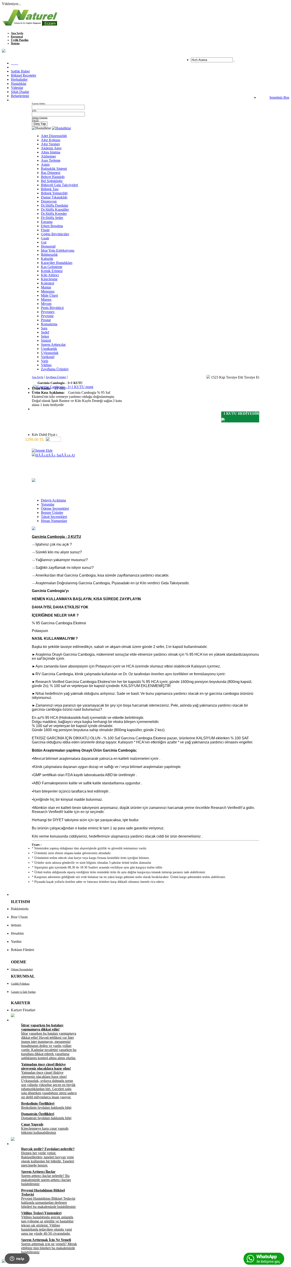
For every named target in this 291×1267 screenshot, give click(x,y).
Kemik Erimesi (52, 271)
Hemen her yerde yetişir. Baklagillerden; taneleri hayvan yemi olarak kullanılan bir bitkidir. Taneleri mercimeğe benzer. (48, 1157)
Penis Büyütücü (52, 308)
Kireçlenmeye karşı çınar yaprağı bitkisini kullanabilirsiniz (44, 1128)
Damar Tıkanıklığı (54, 197)
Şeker (45, 336)
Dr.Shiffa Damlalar (54, 205)
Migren (46, 299)
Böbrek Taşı (49, 189)
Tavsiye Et (251, 377)
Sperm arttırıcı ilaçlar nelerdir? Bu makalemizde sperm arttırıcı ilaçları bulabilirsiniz (46, 1178)
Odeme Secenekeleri (22, 969)
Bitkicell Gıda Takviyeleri (59, 185)
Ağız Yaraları (50, 144)
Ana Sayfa (17, 33)
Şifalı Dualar (20, 92)
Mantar (46, 287)
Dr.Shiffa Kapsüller (55, 209)
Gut (43, 242)
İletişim (15, 43)
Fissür (45, 230)
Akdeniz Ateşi (51, 148)
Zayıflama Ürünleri (54, 369)
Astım (45, 164)
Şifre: (34, 110)
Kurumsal (17, 36)
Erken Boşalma (52, 226)
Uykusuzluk (49, 353)
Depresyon (49, 201)
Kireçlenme (49, 279)
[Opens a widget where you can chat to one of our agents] (17, 1259)
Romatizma (49, 324)
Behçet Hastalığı (53, 177)
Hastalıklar (18, 83)
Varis (44, 361)
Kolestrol (47, 283)
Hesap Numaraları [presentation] (54, 521)
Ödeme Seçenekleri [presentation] (55, 508)
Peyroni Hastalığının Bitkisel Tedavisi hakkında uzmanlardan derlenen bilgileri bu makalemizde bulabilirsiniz (48, 1198)
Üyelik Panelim (19, 40)
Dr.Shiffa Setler (52, 218)
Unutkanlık (49, 349)
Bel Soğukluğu (52, 181)
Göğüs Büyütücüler (55, 234)
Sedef (45, 332)
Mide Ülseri (49, 295)
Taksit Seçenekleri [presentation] (54, 517)
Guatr (45, 238)
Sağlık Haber (20, 71)
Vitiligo (46, 365)
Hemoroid (48, 246)
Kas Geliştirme (51, 267)
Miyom (46, 304)
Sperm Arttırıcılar (53, 344)
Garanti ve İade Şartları (23, 992)
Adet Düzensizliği (54, 136)
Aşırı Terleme (50, 160)
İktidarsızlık (49, 254)
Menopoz (48, 291)
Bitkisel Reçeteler (23, 75)
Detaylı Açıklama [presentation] (53, 500)
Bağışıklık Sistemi (54, 169)
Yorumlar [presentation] (47, 504)
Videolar (17, 88)
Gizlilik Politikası (20, 983)
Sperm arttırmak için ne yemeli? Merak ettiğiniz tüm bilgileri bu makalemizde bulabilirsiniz (49, 1246)
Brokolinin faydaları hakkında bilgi (46, 1105)
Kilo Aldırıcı (50, 275)
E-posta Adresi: (39, 103)
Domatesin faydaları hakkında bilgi (46, 1116)
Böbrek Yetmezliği (54, 193)
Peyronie (47, 316)
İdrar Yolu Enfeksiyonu (57, 250)
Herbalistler (19, 79)
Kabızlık (47, 259)
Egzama (47, 222)
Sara (44, 328)
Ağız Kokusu (50, 140)
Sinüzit (46, 340)
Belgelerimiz (20, 96)
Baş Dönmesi (50, 173)
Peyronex (48, 312)
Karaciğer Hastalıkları (56, 263)
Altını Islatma (50, 152)
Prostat (46, 320)
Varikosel (47, 357)
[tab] (150, 500)
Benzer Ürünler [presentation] (52, 512)
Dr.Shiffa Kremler (54, 214)
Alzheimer (48, 156)
